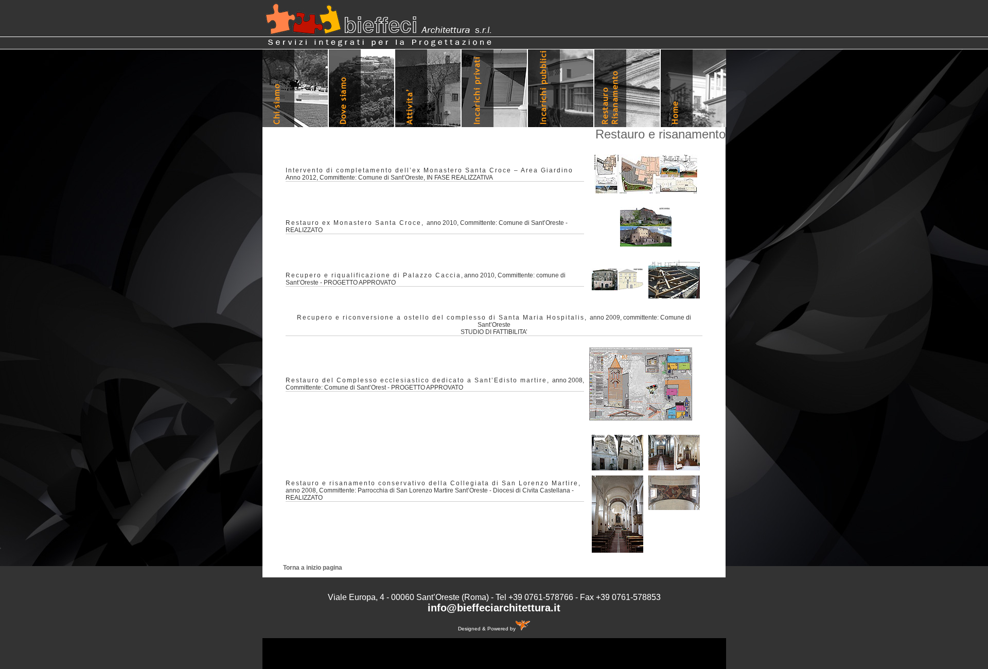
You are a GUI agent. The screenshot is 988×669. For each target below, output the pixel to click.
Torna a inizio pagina (312, 567)
